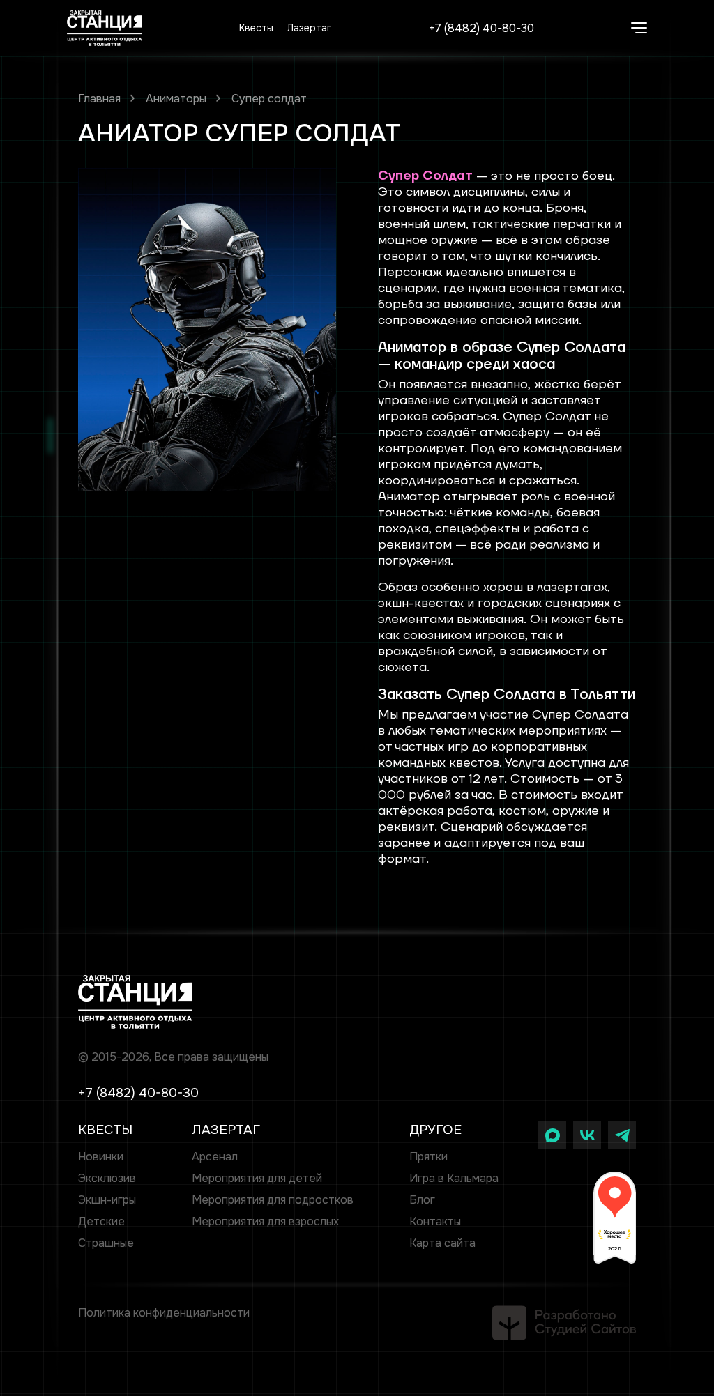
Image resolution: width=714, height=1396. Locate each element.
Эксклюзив (107, 1178)
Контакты (435, 1221)
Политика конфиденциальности (164, 1312)
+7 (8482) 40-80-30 (481, 28)
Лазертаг (309, 28)
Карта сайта (442, 1243)
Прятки (428, 1156)
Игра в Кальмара (454, 1178)
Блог (422, 1199)
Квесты (256, 28)
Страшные (106, 1243)
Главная (99, 98)
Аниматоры (176, 98)
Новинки (100, 1156)
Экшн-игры (107, 1199)
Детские (101, 1221)
